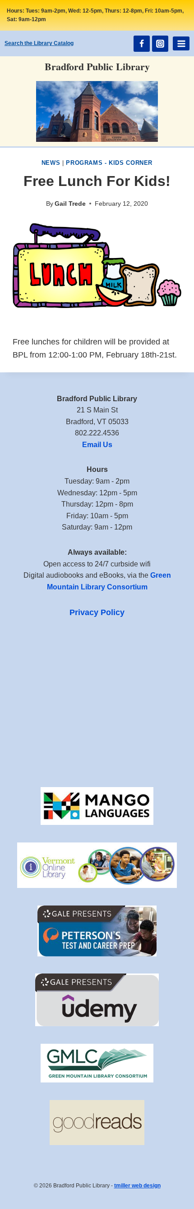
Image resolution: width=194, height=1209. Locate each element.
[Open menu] (181, 43)
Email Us (97, 444)
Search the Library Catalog (39, 43)
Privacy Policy (97, 612)
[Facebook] (142, 44)
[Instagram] (160, 44)
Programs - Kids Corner (109, 163)
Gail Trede (70, 203)
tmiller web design (137, 1185)
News (51, 163)
